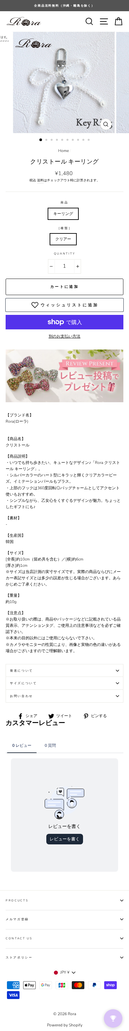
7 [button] (73, 140)
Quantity (64, 254)
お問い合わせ (21, 696)
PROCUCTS (17, 900)
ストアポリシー (19, 957)
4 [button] (57, 140)
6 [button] (68, 140)
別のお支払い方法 (64, 336)
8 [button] (78, 140)
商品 (64, 202)
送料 (40, 180)
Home (63, 150)
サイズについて (23, 683)
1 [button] (41, 140)
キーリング (63, 213)
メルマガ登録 (17, 919)
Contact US (19, 938)
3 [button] (52, 140)
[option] (64, 5)
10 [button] (89, 140)
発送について (21, 671)
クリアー (63, 239)
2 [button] (47, 140)
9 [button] (84, 140)
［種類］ (64, 228)
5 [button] (62, 140)
